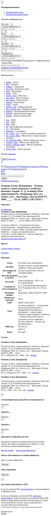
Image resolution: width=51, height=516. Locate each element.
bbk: (7, 124)
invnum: (9, 114)
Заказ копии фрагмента (26, 450)
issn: (7, 122)
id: (7, 127)
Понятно (5, 465)
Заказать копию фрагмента (12, 239)
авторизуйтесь (27, 489)
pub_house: (10, 100)
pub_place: (10, 98)
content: (9, 87)
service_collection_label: (15, 145)
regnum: (9, 111)
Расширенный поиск (15, 12)
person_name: (11, 96)
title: (7, 84)
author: (8, 82)
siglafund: (10, 131)
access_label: (11, 149)
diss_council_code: (13, 109)
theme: (8, 93)
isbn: (8, 120)
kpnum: (9, 116)
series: (8, 105)
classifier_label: (12, 142)
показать (12, 154)
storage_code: (11, 107)
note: (8, 91)
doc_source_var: (12, 133)
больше (34, 355)
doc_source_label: (13, 136)
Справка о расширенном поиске (14, 68)
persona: (9, 102)
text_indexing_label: (14, 140)
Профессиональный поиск (17, 14)
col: (7, 129)
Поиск (4, 159)
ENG (3, 171)
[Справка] (26, 169)
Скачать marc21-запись (10, 248)
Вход (3, 173)
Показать (5, 253)
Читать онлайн (7, 450)
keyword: (9, 89)
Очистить (11, 159)
